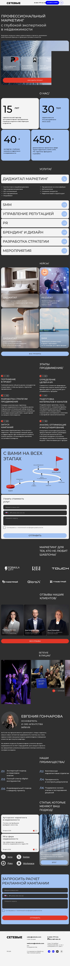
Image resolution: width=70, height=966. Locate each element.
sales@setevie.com (34, 937)
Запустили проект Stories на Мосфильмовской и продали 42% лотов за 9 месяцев (14, 344)
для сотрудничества (32, 946)
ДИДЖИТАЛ (10, 338)
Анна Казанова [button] (53, 630)
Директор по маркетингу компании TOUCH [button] (55, 633)
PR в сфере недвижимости (10, 837)
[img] (54, 287)
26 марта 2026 (7, 830)
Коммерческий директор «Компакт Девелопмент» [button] (32, 633)
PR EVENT (47, 297)
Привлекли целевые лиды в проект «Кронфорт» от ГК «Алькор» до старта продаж (53, 343)
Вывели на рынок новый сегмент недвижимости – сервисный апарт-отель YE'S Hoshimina (18, 303)
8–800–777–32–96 (53, 937)
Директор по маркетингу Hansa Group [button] (9, 632)
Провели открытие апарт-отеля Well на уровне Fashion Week (51, 303)
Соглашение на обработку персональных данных (35, 952)
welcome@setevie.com (35, 943)
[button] (52, 3)
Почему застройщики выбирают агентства (11, 824)
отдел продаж (31, 939)
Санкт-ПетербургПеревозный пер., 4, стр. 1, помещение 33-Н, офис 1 (55, 945)
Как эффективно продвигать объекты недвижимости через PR (15, 843)
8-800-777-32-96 (40, 2)
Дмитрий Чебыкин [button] (32, 630)
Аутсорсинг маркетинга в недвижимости (15, 818)
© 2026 (9, 951)
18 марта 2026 (7, 849)
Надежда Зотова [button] (9, 630)
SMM (44, 338)
